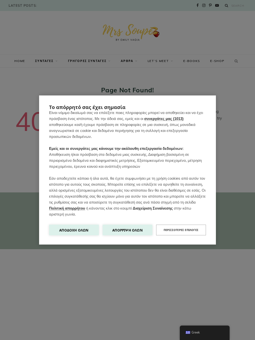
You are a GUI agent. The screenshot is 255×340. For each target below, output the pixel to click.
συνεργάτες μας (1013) (164, 118)
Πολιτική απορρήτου (67, 208)
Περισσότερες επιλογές (181, 230)
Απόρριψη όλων (127, 230)
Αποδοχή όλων (73, 230)
